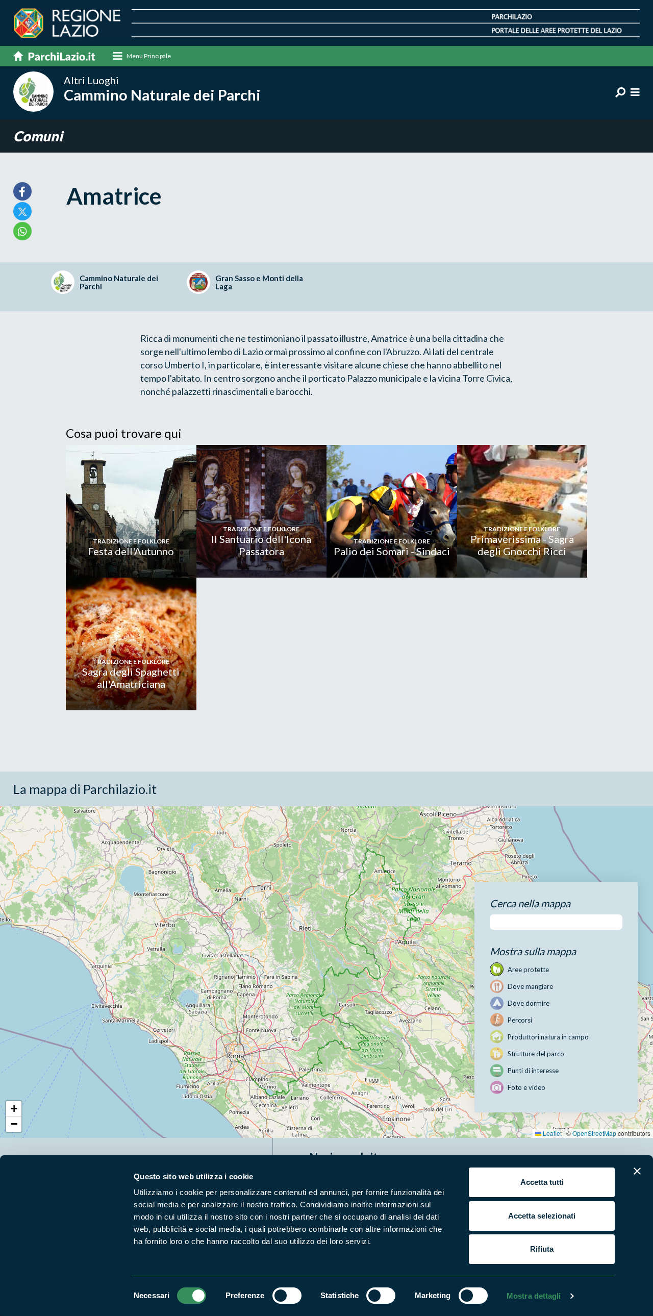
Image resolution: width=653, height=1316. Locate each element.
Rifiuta (542, 1249)
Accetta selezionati (541, 1215)
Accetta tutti (542, 1182)
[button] (13, 1108)
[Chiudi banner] (637, 1171)
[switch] (287, 1295)
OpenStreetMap (594, 1133)
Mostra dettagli (534, 1296)
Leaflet (551, 1133)
